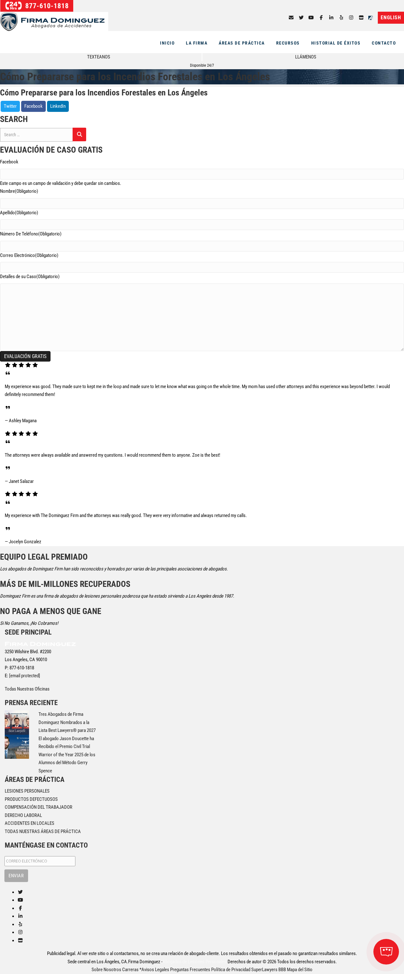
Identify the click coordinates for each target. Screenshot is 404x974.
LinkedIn (58, 106)
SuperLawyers (264, 969)
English (391, 18)
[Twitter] (301, 18)
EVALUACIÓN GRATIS (25, 356)
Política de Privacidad (230, 969)
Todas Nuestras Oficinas (27, 689)
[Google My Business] (361, 18)
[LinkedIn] (331, 18)
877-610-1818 (46, 6)
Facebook (33, 106)
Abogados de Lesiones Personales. (195, 962)
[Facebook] (321, 18)
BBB (282, 969)
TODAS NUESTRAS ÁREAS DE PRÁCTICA (43, 831)
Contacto (384, 43)
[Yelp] (341, 18)
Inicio (167, 43)
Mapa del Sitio (299, 969)
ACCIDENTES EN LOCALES (29, 823)
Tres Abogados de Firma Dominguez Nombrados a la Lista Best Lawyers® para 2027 (67, 722)
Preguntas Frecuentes (190, 969)
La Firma (196, 43)
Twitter (10, 106)
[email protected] (24, 676)
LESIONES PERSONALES (27, 791)
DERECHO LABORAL (23, 815)
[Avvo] (372, 18)
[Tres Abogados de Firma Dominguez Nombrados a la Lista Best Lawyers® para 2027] (17, 722)
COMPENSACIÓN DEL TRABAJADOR (38, 807)
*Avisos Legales (154, 969)
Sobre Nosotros (106, 969)
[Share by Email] (291, 18)
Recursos (288, 43)
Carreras (130, 969)
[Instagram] (351, 18)
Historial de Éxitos (336, 43)
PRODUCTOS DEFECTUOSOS (31, 799)
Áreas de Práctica (242, 43)
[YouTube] (311, 18)
